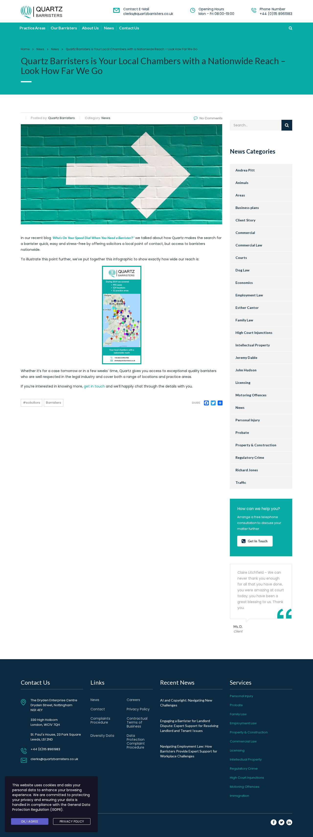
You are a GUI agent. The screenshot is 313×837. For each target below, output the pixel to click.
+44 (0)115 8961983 (276, 13)
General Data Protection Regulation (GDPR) (51, 807)
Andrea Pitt (245, 170)
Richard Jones (246, 470)
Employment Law (249, 295)
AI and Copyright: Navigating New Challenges (186, 702)
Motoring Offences (251, 395)
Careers (133, 700)
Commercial (245, 232)
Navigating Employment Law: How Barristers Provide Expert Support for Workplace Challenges (188, 751)
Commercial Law (248, 245)
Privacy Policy (138, 709)
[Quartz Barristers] (41, 11)
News (109, 28)
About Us (90, 28)
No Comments (211, 118)
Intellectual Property (252, 345)
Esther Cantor (247, 307)
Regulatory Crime (249, 457)
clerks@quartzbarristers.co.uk (148, 13)
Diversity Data (102, 736)
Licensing (242, 382)
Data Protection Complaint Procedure (136, 741)
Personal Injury (247, 420)
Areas (240, 195)
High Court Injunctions (253, 332)
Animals (241, 183)
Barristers (53, 402)
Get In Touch (258, 541)
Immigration (239, 795)
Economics (244, 282)
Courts (241, 257)
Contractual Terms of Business (137, 722)
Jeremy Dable (246, 357)
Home (25, 49)
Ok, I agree (29, 821)
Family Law (244, 320)
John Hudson (246, 370)
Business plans (247, 208)
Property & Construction (255, 445)
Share (196, 403)
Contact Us (129, 28)
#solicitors (31, 402)
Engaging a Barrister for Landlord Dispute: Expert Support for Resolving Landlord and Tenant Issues (189, 726)
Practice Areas (32, 28)
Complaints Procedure (100, 720)
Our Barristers (64, 28)
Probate (242, 432)
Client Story (245, 220)
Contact (97, 709)
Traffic (240, 482)
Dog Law (242, 270)
